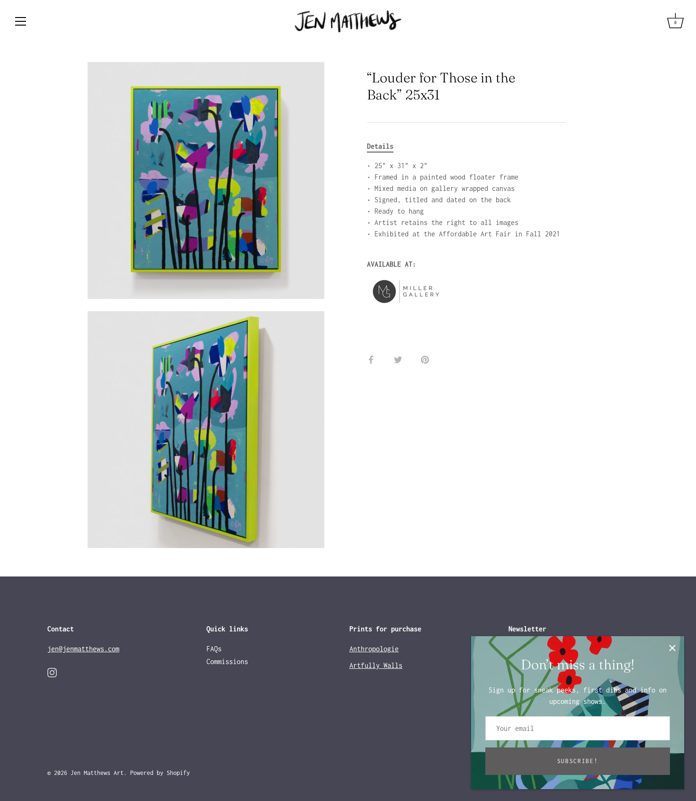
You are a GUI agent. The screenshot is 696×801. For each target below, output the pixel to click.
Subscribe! (577, 761)
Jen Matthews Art (97, 772)
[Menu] (20, 21)
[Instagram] (52, 672)
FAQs (214, 649)
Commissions (227, 661)
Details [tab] (380, 146)
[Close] (672, 648)
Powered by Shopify (160, 772)
